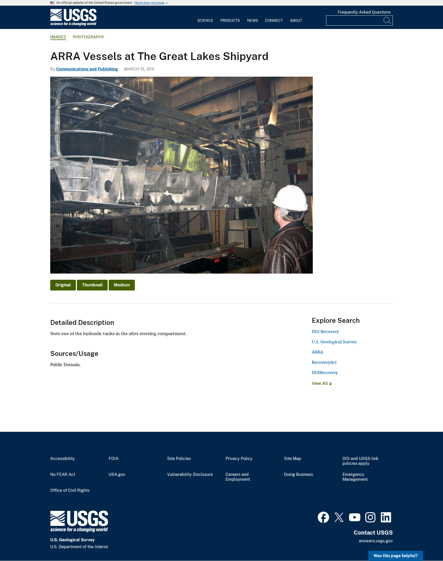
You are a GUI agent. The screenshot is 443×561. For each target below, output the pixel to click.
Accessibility (62, 458)
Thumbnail (92, 285)
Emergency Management (355, 477)
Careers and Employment (238, 477)
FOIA (113, 458)
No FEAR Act (62, 474)
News (252, 20)
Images (58, 37)
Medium (122, 285)
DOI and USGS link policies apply (360, 461)
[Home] (73, 24)
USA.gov (117, 474)
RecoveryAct (324, 362)
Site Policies (179, 458)
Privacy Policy (239, 458)
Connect (274, 20)
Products (230, 20)
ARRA (317, 352)
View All (320, 383)
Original (63, 285)
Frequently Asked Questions (364, 12)
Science (205, 20)
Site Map (292, 458)
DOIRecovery (325, 372)
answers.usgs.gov (376, 540)
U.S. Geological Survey (334, 341)
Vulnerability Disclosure (190, 474)
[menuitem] (205, 17)
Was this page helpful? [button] (396, 555)
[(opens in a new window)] (323, 516)
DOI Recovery (325, 331)
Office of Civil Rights (69, 490)
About (296, 20)
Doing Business (298, 474)
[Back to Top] (424, 542)
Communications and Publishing (87, 69)
